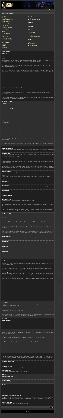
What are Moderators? (30, 16)
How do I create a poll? (4, 34)
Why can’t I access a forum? (5, 36)
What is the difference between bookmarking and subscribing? (35, 35)
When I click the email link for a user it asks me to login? (8, 29)
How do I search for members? (31, 32)
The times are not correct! (5, 25)
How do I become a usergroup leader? (32, 18)
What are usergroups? (30, 17)
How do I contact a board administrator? (32, 45)
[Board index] (8, 5)
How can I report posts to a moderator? (6, 38)
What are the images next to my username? (7, 27)
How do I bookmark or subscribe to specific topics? (34, 36)
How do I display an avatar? (5, 28)
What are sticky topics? (4, 47)
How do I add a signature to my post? (6, 33)
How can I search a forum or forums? (32, 30)
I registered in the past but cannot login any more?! (7, 19)
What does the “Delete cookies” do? (6, 21)
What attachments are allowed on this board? (33, 40)
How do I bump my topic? (4, 40)
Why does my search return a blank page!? (33, 31)
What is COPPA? (4, 16)
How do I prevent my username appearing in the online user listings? (9, 24)
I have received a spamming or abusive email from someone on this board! (36, 24)
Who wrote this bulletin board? (31, 43)
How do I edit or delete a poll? (5, 35)
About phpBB (3, 387)
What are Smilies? (4, 44)
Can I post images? (4, 45)
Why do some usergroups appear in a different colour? (34, 19)
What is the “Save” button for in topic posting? (7, 39)
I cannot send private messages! (32, 23)
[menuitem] (6, 9)
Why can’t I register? (4, 17)
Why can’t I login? (4, 18)
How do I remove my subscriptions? (32, 37)
